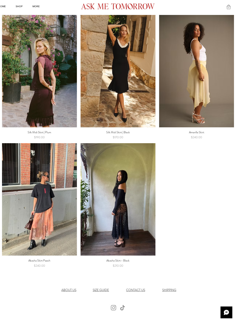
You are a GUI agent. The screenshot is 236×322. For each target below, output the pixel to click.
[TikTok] (122, 307)
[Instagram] (113, 307)
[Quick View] (39, 71)
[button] (228, 7)
